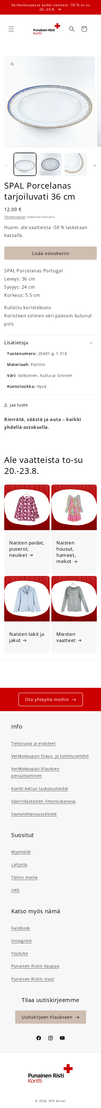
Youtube (19, 953)
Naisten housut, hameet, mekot (66, 552)
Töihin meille (24, 877)
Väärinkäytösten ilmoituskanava (43, 801)
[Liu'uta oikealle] (95, 165)
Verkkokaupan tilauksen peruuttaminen (35, 772)
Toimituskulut (14, 217)
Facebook (20, 928)
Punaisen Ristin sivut (32, 979)
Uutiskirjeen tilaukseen (47, 1017)
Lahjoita (19, 864)
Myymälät (21, 851)
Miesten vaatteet (66, 637)
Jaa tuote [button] (19, 405)
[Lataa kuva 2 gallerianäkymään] (50, 164)
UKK (15, 890)
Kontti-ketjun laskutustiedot (39, 788)
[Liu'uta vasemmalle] (6, 165)
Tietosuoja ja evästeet (33, 743)
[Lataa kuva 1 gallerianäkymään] (25, 164)
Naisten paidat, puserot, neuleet (26, 549)
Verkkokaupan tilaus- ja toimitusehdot (50, 756)
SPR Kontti (57, 1101)
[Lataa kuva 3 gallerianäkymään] (76, 164)
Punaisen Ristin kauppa (35, 966)
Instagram (21, 940)
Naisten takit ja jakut (26, 637)
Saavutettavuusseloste (34, 814)
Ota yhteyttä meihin (47, 699)
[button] (11, 29)
